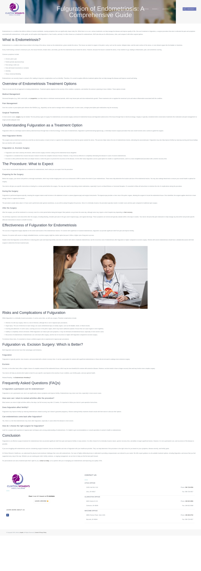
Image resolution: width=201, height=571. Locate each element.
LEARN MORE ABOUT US (15, 510)
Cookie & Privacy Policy (40, 532)
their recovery (128, 212)
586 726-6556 (189, 487)
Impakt (21, 532)
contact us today (44, 460)
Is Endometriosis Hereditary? (22, 377)
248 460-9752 (189, 515)
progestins (34, 98)
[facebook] (7, 515)
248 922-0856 (189, 501)
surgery (18, 117)
